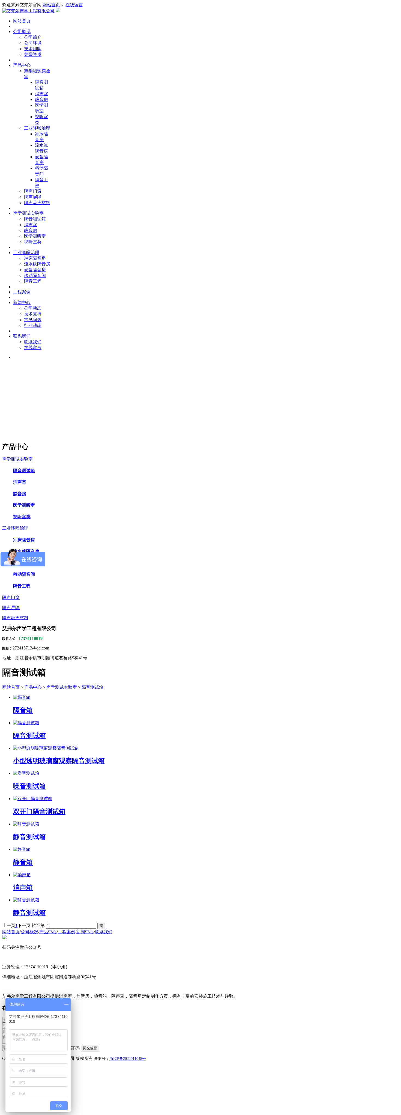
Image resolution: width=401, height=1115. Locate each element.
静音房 (41, 99)
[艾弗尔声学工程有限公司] (28, 10)
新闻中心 (22, 302)
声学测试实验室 (28, 213)
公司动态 (32, 308)
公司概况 (22, 31)
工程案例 (22, 292)
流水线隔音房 (37, 264)
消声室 (41, 93)
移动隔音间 (35, 275)
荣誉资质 (32, 54)
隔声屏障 (32, 197)
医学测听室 (35, 236)
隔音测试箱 (35, 219)
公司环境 (32, 43)
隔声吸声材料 (37, 202)
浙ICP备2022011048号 (127, 1059)
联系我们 (22, 336)
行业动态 (32, 325)
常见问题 (32, 319)
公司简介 (32, 37)
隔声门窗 (32, 191)
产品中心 (22, 65)
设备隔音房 (35, 269)
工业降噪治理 (37, 128)
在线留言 (74, 4)
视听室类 (32, 242)
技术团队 (32, 48)
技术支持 (32, 314)
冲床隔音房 (35, 258)
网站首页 (51, 4)
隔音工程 (32, 281)
